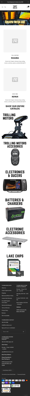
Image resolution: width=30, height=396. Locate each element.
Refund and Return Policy (7, 295)
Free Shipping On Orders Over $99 (15, 2)
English (26, 395)
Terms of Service (6, 307)
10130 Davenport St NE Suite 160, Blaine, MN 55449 (7, 363)
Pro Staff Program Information (6, 301)
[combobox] (25, 395)
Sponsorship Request (7, 305)
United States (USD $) (7, 370)
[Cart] (27, 7)
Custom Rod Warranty (7, 298)
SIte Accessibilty (5, 315)
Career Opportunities (6, 290)
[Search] (5, 7)
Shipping (4, 293)
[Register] (23, 331)
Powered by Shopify (21, 374)
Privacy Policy (5, 310)
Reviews (4, 313)
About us (4, 287)
